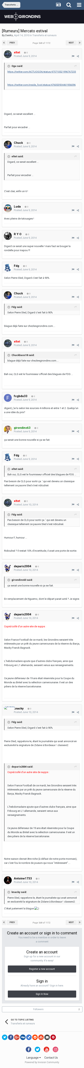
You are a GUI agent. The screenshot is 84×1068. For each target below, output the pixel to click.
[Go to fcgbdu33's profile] (8, 398)
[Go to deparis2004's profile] (8, 568)
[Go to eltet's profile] (8, 54)
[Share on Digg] (23, 1037)
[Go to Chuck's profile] (8, 144)
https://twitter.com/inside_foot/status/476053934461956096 (41, 84)
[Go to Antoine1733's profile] (8, 880)
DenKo (9, 35)
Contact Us (51, 1057)
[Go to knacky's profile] (9, 707)
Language (32, 1057)
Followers (38, 1009)
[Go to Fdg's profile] (8, 267)
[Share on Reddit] (35, 1037)
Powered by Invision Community (42, 1062)
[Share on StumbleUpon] (41, 1037)
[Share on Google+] (17, 1037)
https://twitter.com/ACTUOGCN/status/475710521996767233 (41, 71)
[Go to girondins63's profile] (8, 429)
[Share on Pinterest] (53, 1037)
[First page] (4, 42)
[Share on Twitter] (4, 1037)
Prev (12, 43)
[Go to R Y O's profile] (8, 236)
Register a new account (42, 969)
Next (71, 43)
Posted (25, 56)
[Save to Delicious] (29, 1037)
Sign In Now (42, 994)
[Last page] (79, 42)
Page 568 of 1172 (42, 43)
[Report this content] (73, 56)
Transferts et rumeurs (44, 35)
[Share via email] (47, 1037)
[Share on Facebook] (10, 1037)
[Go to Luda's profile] (8, 208)
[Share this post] (78, 56)
